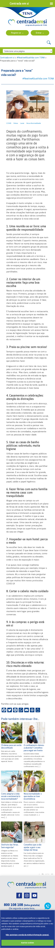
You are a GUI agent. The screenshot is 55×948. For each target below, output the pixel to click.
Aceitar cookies (27, 943)
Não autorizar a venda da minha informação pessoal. (27, 935)
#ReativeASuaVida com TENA (31, 57)
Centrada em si (7, 57)
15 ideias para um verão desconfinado (11, 746)
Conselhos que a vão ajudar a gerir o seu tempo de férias (32, 847)
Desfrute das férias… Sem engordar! (10, 846)
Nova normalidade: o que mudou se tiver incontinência (33, 796)
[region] (27, 929)
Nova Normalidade (34, 123)
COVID (8, 123)
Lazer (22, 123)
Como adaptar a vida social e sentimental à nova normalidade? (10, 796)
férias (16, 123)
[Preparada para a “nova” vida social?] (27, 104)
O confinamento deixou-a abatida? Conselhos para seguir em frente (34, 747)
